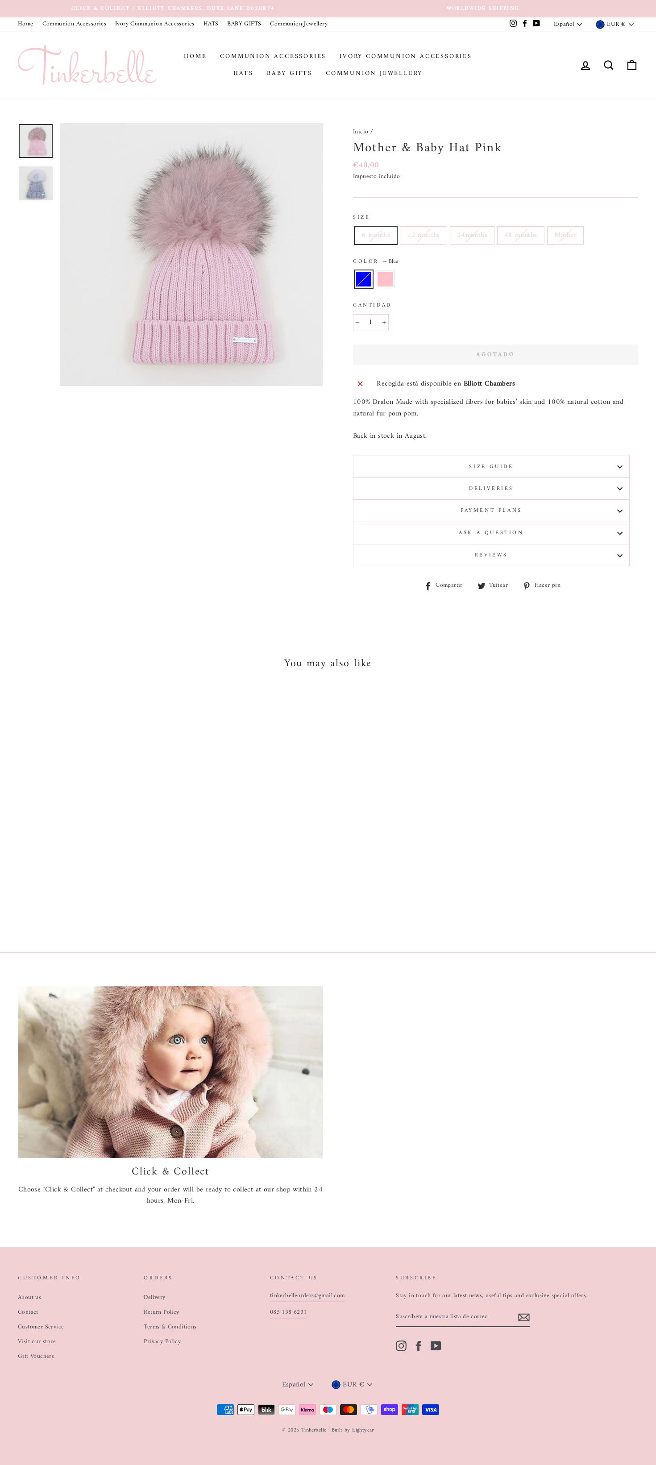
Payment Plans (491, 510)
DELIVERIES (491, 489)
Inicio (360, 132)
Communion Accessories (74, 24)
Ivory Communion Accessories (155, 24)
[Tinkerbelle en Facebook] (418, 1345)
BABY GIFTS (244, 24)
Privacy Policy (162, 1341)
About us (29, 1297)
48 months (520, 235)
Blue (364, 279)
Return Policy (161, 1312)
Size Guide (491, 467)
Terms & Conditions (170, 1327)
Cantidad (372, 305)
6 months (375, 235)
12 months (423, 235)
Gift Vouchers (36, 1356)
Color (375, 261)
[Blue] (70, 899)
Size (361, 217)
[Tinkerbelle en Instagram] (401, 1345)
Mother (565, 235)
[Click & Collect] (170, 1072)
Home (25, 24)
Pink (385, 279)
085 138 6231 (288, 1312)
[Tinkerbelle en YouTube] (436, 1345)
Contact (28, 1312)
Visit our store (37, 1341)
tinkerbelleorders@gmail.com (307, 1296)
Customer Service (41, 1327)
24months (472, 235)
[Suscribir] (524, 1318)
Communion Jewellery (299, 24)
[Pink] (82, 899)
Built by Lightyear (353, 1430)
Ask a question (491, 533)
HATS (211, 24)
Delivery (154, 1297)
